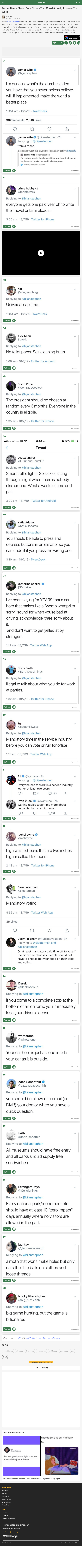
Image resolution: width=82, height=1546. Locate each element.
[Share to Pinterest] (74, 43)
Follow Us (18, 1338)
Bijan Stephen (13, 22)
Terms (62, 1543)
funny (72, 1351)
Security (71, 1543)
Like (6, 1357)
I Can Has (5, 1490)
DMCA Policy (77, 1543)
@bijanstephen (75, 1020)
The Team (5, 1513)
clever (11, 1351)
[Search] (6, 2)
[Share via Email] (78, 43)
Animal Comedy (7, 1499)
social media (53, 1351)
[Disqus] (41, 1401)
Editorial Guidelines (8, 1518)
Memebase (41, 2)
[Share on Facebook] (66, 43)
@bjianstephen (75, 170)
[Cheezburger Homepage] (41, 1536)
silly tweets (19, 1351)
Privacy (66, 1543)
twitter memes (41, 1351)
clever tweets (30, 1351)
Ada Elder (9, 16)
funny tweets (64, 1351)
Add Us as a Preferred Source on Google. (43, 1338)
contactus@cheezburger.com (12, 1532)
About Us (5, 1516)
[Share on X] (70, 43)
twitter (4, 1351)
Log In (78, 2)
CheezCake (5, 1505)
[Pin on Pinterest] (14, 170)
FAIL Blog (5, 1493)
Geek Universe (6, 1502)
